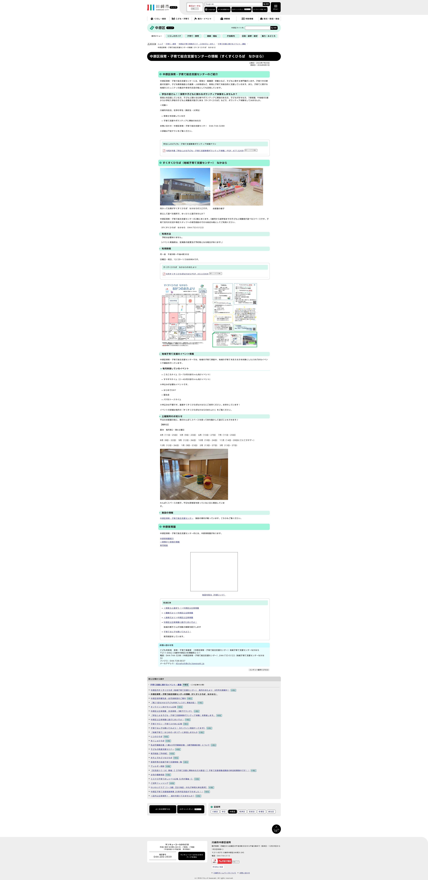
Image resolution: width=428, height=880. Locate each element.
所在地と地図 (218, 867)
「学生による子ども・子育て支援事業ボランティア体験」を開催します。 (186, 715)
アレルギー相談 (160, 766)
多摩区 (261, 812)
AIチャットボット (241, 9)
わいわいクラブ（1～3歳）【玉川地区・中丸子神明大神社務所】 (182, 787)
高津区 (242, 812)
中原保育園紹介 (167, 538)
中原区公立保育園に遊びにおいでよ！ (180, 622)
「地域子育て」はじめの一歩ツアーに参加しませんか (177, 732)
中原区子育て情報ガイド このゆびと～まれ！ (197, 44)
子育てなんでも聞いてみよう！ (177, 632)
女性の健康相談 (160, 775)
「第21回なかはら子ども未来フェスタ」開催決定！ (177, 703)
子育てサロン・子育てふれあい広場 (169, 724)
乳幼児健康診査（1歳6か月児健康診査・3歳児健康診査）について (183, 745)
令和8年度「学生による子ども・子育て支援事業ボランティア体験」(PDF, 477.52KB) (211, 151)
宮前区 (252, 812)
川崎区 (215, 812)
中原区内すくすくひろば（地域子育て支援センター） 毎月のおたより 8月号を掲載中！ (193, 690)
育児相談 (164, 545)
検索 (267, 4)
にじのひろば (159, 736)
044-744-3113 (223, 856)
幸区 (224, 812)
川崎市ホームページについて (225, 873)
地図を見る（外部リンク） (214, 595)
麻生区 (271, 812)
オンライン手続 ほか (260, 9)
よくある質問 (224, 9)
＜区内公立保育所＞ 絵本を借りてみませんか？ (176, 796)
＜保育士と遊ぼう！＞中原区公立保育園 (181, 608)
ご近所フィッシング (162, 783)
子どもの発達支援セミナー (165, 749)
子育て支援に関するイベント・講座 (232, 44)
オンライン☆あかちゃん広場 (166, 707)
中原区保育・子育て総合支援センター (176, 518)
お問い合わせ (245, 873)
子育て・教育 (171, 44)
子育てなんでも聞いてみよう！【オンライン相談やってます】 (181, 728)
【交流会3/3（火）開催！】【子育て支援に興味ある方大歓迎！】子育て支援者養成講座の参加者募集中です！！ (203, 770)
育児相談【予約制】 (162, 753)
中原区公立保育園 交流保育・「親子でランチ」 (175, 711)
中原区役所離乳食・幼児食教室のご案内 (171, 698)
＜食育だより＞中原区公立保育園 (178, 617)
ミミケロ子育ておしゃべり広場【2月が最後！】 (175, 779)
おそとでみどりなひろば (164, 758)
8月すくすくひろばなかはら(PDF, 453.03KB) (193, 274)
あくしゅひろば (160, 741)
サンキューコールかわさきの (191, 856)
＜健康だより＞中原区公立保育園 (178, 613)
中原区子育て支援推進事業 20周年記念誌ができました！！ (180, 792)
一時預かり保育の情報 (170, 542)
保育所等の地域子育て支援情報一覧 (169, 762)
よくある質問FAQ (162, 809)
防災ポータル (195, 7)
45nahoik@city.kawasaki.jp (190, 663)
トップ (160, 44)
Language (211, 9)
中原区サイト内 (237, 28)
